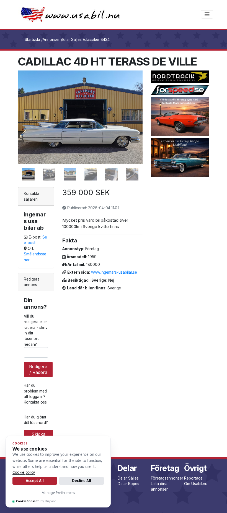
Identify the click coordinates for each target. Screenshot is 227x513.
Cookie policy (23, 472)
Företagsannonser (167, 478)
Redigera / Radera (38, 369)
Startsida (32, 39)
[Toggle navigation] (207, 14)
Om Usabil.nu (195, 483)
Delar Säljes (128, 478)
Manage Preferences (58, 492)
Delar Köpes (128, 483)
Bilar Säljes (72, 39)
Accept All (34, 480)
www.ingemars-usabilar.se (114, 272)
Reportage (193, 478)
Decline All (81, 480)
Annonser (51, 39)
